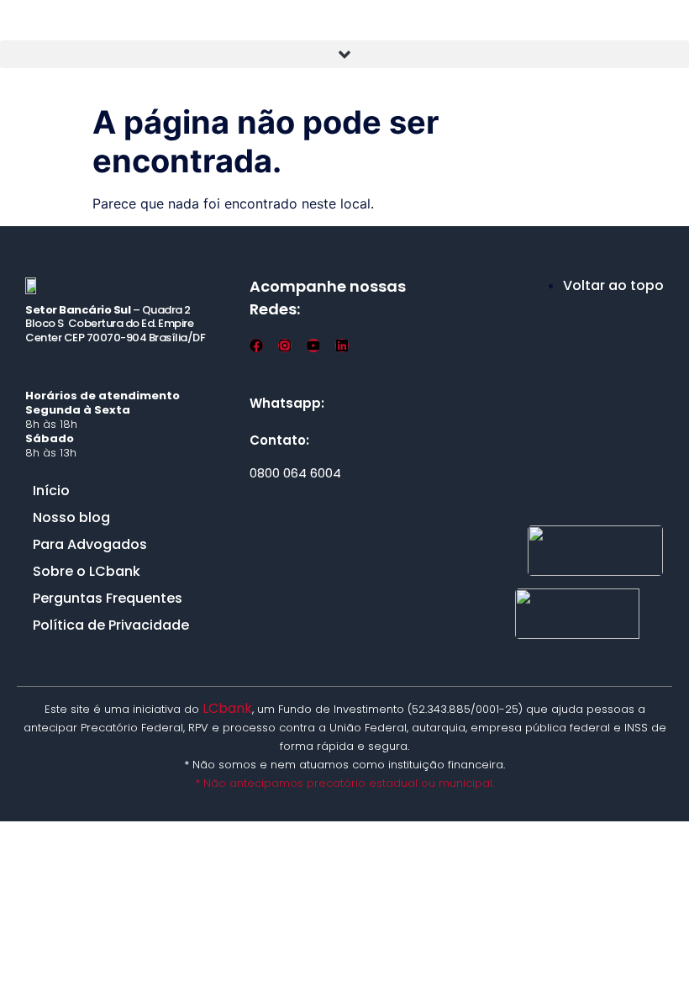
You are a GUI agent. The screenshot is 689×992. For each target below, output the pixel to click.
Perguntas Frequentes (107, 598)
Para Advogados (90, 544)
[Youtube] (313, 345)
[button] (344, 54)
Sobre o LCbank (86, 571)
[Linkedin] (342, 345)
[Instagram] (285, 345)
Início (51, 490)
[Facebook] (256, 345)
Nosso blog (71, 517)
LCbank (227, 708)
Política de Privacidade (111, 625)
